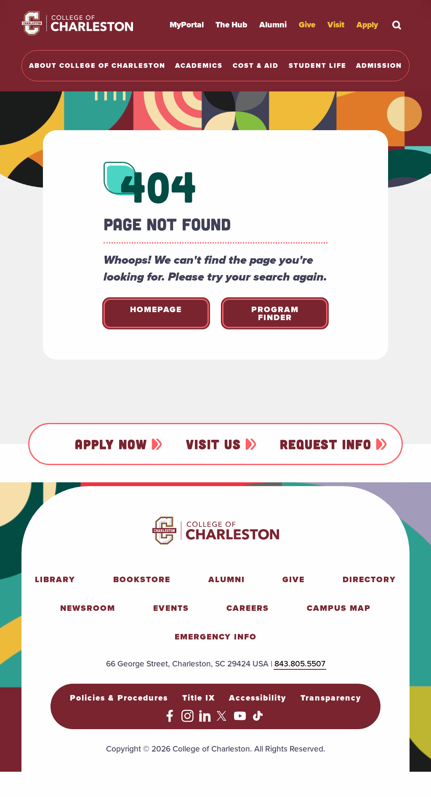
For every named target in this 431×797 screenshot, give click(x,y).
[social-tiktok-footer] (258, 719)
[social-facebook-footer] (170, 719)
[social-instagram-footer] (187, 719)
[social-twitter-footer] (223, 719)
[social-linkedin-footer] (205, 719)
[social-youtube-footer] (240, 719)
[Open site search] (397, 24)
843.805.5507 (299, 664)
